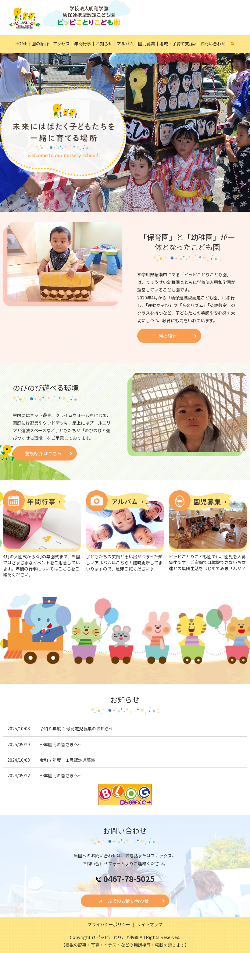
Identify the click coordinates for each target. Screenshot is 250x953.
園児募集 (146, 44)
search (236, 44)
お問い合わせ (213, 44)
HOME (21, 44)
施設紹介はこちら (43, 453)
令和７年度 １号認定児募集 (67, 760)
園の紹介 (40, 44)
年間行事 (82, 44)
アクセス (61, 44)
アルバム (125, 44)
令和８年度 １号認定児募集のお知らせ (76, 728)
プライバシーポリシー (109, 924)
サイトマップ (149, 924)
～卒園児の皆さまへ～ (61, 744)
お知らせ (103, 44)
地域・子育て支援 (176, 44)
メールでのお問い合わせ (123, 901)
